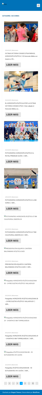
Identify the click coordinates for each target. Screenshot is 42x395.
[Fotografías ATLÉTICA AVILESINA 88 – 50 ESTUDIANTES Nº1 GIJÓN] (21, 353)
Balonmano (15, 50)
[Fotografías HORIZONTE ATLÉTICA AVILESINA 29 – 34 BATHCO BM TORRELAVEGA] (21, 319)
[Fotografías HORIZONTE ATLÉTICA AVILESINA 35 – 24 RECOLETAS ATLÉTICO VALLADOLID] (21, 282)
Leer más (12, 64)
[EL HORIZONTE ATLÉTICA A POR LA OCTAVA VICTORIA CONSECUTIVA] (21, 81)
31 (33, 383)
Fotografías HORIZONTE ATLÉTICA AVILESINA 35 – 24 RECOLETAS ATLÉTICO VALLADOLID (20, 290)
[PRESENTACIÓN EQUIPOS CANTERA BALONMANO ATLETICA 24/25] (21, 250)
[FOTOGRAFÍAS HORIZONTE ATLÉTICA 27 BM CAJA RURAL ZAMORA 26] (21, 218)
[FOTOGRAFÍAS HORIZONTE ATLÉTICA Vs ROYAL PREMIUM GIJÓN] (21, 131)
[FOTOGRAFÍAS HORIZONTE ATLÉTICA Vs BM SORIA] (21, 178)
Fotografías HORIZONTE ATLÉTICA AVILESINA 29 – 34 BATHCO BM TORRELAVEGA (18, 327)
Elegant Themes (16, 392)
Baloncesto (15, 365)
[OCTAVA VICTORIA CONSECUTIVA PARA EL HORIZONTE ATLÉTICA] (21, 31)
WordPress (36, 392)
